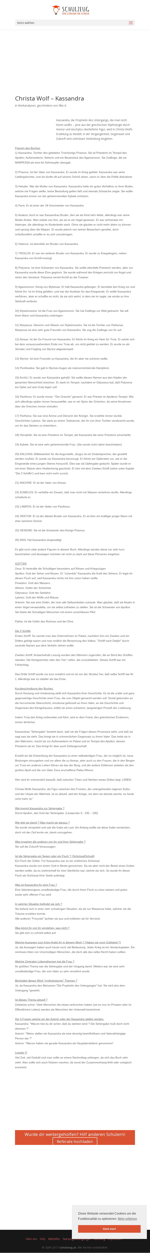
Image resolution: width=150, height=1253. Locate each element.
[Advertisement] (75, 68)
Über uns (31, 1239)
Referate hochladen (75, 1141)
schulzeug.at (67, 1247)
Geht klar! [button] (109, 1228)
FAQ (42, 1239)
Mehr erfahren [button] (127, 1218)
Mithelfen (54, 1239)
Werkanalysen (27, 105)
